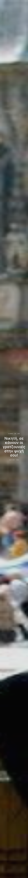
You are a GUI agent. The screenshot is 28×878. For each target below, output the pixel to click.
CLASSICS (10, 433)
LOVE (18, 433)
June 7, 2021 (12, 459)
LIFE (15, 433)
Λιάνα (17, 459)
